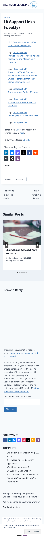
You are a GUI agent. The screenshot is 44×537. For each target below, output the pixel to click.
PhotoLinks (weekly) (36, 194)
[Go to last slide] (6, 245)
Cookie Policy (12, 527)
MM (25, 52)
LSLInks (7, 17)
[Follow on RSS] (33, 440)
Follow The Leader (8, 194)
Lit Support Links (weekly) (19, 471)
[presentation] (22, 232)
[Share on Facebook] (29, 152)
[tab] (17, 272)
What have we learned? (18, 467)
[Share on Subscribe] (17, 158)
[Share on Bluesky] (12, 152)
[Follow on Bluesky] (14, 440)
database (9, 179)
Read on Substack (11, 507)
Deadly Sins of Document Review (23, 116)
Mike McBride (11, 33)
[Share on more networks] (12, 158)
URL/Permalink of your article (17, 396)
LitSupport (18, 52)
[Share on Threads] (23, 152)
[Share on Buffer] (6, 158)
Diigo (18, 130)
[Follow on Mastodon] (19, 440)
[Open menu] (39, 4)
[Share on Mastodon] (17, 152)
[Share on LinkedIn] (6, 152)
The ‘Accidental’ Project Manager (23, 92)
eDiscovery (20, 179)
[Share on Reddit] (35, 152)
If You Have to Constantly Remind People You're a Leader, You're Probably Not (22, 478)
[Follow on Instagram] (24, 440)
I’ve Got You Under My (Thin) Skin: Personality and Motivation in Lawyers (24, 59)
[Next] (37, 245)
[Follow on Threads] (28, 440)
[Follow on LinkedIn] (10, 440)
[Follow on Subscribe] (38, 440)
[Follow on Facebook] (5, 440)
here (22, 133)
